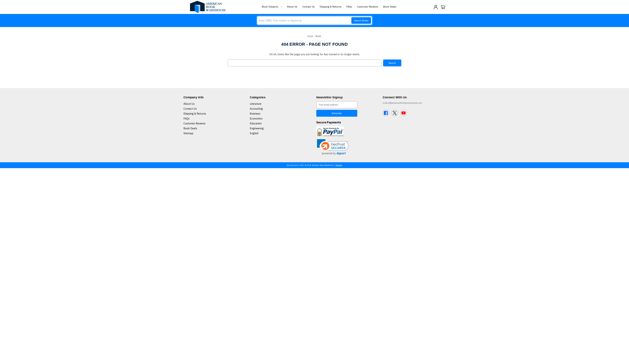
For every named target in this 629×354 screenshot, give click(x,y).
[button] (332, 147)
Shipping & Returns (330, 6)
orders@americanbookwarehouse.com (402, 102)
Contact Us (308, 6)
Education (256, 123)
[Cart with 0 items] (443, 7)
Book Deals (389, 6)
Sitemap (188, 133)
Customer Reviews (367, 6)
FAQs (349, 6)
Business (255, 113)
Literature (255, 103)
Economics (256, 118)
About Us (292, 6)
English (254, 133)
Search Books (361, 20)
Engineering (257, 128)
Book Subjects (270, 6)
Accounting (256, 108)
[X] (395, 113)
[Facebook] (386, 113)
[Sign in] (435, 7)
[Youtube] (403, 113)
